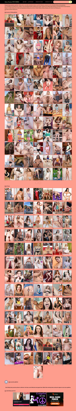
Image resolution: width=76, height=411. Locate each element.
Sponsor (31, 1)
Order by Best (39, 1)
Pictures (12, 2)
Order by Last (48, 1)
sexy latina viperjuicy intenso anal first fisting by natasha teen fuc (38, 5)
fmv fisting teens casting (16, 6)
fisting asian (21, 5)
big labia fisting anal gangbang (58, 5)
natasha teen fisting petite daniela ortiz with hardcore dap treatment (56, 6)
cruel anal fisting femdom (27, 6)
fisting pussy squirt (37, 6)
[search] (70, 2)
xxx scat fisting (8, 6)
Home (25, 1)
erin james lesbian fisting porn (11, 9)
